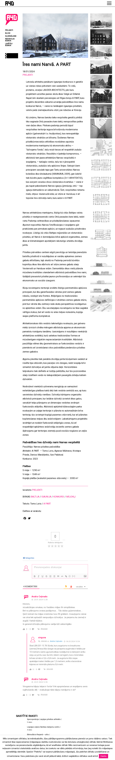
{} (70, 576)
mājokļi (71, 496)
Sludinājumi (10, 36)
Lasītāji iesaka (8, 44)
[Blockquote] (58, 576)
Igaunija (46, 496)
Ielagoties (29, 558)
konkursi (58, 496)
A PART (47, 503)
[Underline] (42, 576)
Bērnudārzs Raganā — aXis (38, 734)
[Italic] (39, 576)
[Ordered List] (50, 576)
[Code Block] (62, 576)
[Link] (66, 576)
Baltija (35, 496)
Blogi (7, 33)
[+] (73, 576)
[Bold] (35, 576)
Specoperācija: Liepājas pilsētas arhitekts (44, 719)
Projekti (28, 75)
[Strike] (46, 576)
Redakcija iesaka (10, 40)
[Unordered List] (54, 576)
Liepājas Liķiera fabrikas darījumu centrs (43, 727)
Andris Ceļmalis (56, 641)
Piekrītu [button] (103, 756)
